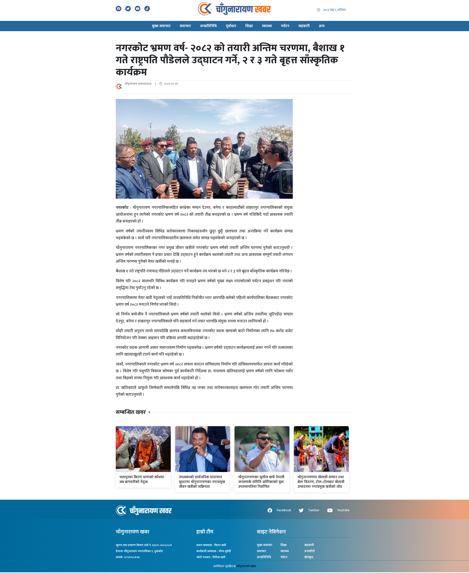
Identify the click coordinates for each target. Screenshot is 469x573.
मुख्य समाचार (264, 545)
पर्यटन (283, 557)
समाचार (261, 551)
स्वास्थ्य (284, 551)
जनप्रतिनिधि (264, 557)
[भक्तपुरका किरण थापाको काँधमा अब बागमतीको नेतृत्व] (143, 448)
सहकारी (309, 545)
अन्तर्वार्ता (309, 551)
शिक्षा (283, 545)
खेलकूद (308, 557)
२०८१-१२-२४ (171, 83)
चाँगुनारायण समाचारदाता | (142, 83)
